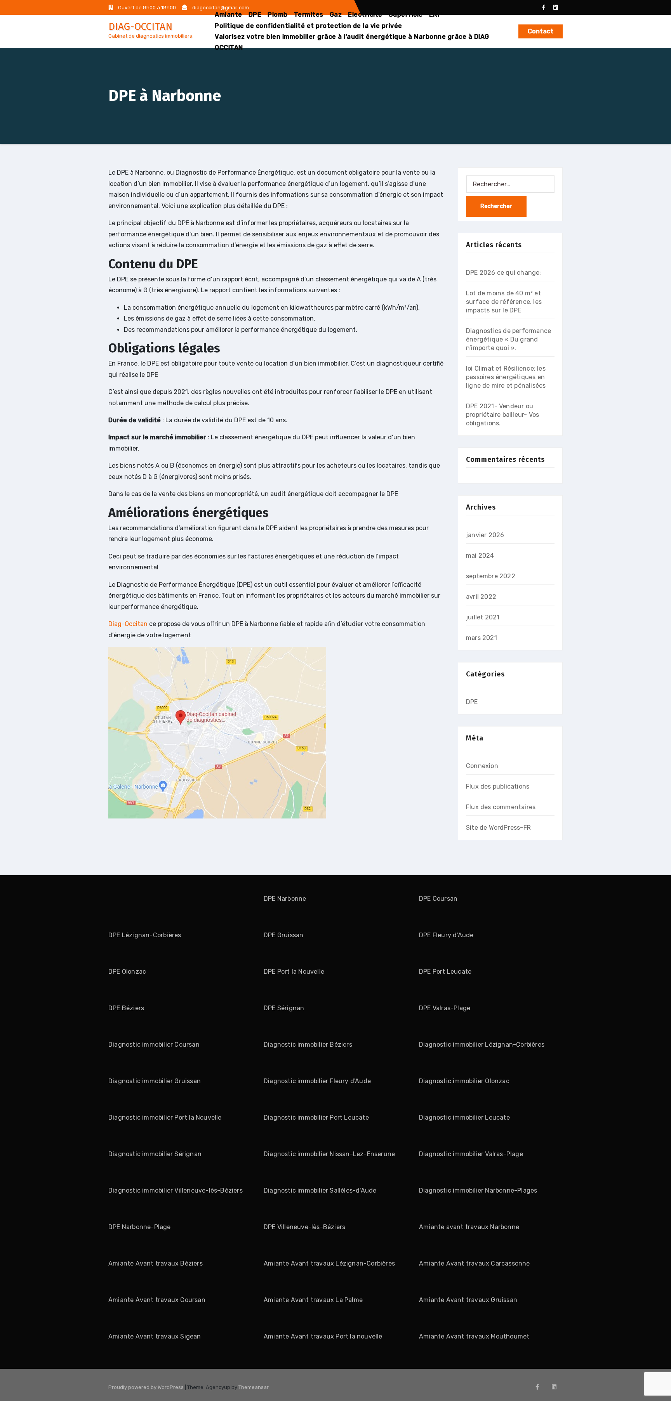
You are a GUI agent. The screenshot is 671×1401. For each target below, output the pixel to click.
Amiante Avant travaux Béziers (155, 1263)
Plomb (278, 14)
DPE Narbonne (285, 898)
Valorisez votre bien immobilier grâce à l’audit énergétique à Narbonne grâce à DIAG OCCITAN (352, 42)
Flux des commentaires (500, 807)
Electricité (365, 14)
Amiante (228, 14)
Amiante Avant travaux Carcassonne (474, 1263)
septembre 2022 (490, 576)
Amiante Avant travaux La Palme (313, 1300)
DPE (255, 14)
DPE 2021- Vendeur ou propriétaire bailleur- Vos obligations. (502, 414)
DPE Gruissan (283, 935)
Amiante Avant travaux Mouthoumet (474, 1336)
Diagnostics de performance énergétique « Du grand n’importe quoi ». (508, 339)
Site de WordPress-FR (498, 827)
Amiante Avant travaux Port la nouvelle (323, 1336)
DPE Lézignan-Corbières (144, 935)
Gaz (336, 14)
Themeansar (253, 1387)
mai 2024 (480, 555)
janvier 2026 (485, 535)
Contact (540, 31)
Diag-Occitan (128, 624)
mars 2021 (481, 638)
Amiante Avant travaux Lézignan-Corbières (329, 1263)
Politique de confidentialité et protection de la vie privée (308, 25)
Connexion (482, 766)
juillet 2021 (482, 617)
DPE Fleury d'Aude (446, 935)
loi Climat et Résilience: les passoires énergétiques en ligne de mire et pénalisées (506, 377)
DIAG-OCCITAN (140, 27)
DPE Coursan (438, 898)
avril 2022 (481, 596)
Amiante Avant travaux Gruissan (468, 1300)
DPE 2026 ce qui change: (503, 272)
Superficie (406, 14)
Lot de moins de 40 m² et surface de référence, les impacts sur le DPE (504, 302)
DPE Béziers (126, 1008)
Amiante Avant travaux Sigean (154, 1336)
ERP (435, 14)
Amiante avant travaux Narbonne (469, 1227)
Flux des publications (497, 786)
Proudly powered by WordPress (146, 1387)
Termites (308, 14)
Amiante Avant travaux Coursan (156, 1300)
